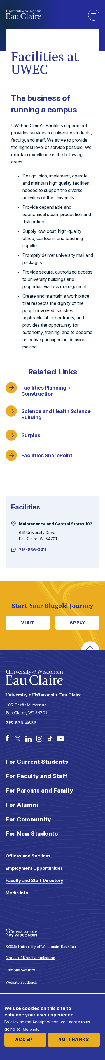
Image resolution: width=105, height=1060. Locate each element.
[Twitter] (18, 738)
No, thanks (73, 1039)
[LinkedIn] (28, 738)
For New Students (32, 833)
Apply (77, 622)
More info (31, 1029)
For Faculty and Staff (36, 776)
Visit (28, 622)
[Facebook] (7, 738)
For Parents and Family (39, 790)
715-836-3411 (32, 549)
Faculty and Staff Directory (34, 880)
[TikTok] (50, 738)
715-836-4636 (21, 722)
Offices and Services (28, 856)
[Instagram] (39, 738)
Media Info (17, 892)
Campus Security (20, 970)
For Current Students (37, 761)
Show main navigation (93, 15)
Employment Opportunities (34, 868)
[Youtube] (60, 738)
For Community (28, 819)
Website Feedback (21, 982)
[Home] (43, 15)
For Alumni (22, 804)
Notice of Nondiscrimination (30, 957)
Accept (25, 1039)
